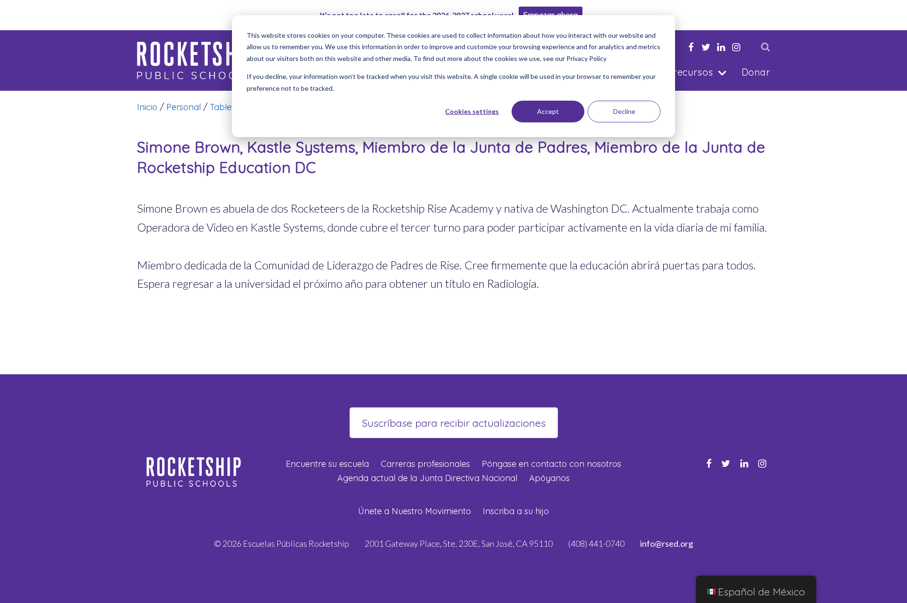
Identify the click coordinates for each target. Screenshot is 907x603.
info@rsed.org (666, 543)
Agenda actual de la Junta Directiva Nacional (427, 478)
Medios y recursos (671, 72)
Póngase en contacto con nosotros (551, 463)
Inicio (147, 107)
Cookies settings (472, 111)
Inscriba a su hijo (516, 511)
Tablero (225, 107)
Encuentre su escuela (327, 463)
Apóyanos (549, 478)
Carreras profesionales (425, 463)
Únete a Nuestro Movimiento (414, 511)
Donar (756, 72)
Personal (183, 107)
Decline (624, 111)
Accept (548, 111)
